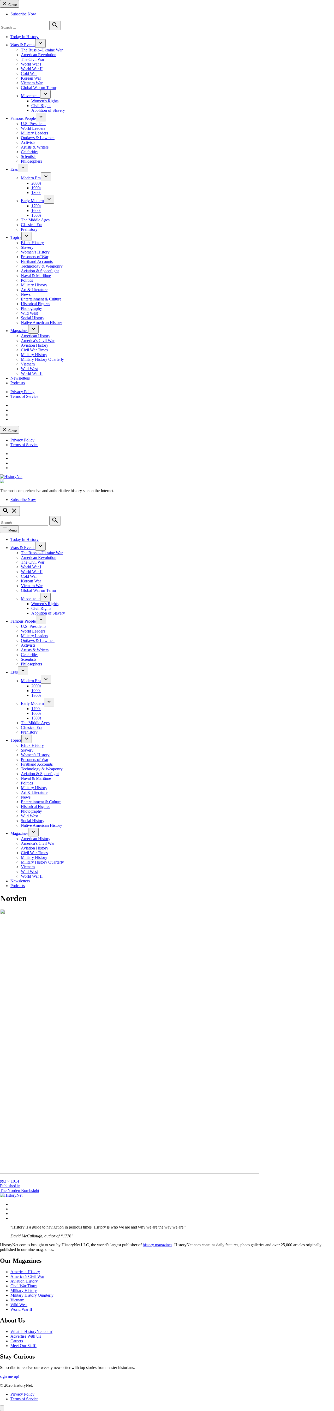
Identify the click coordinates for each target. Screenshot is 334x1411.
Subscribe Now (23, 14)
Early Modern (32, 200)
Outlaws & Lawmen (38, 137)
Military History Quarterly (42, 359)
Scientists (28, 156)
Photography (31, 308)
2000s (36, 183)
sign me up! (9, 1376)
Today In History (24, 36)
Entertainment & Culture (41, 299)
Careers (16, 1341)
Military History (34, 285)
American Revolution (38, 54)
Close (12, 5)
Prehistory (29, 229)
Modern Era (31, 178)
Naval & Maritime (36, 275)
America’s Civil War (38, 340)
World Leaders (33, 128)
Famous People (23, 118)
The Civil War (32, 59)
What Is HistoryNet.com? (31, 1331)
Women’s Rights (44, 101)
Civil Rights (41, 105)
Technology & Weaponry (42, 266)
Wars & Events (22, 45)
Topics (15, 237)
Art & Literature (34, 289)
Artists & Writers (35, 147)
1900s (36, 188)
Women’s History (35, 252)
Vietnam (28, 364)
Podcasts (17, 383)
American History (35, 336)
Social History (32, 318)
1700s (36, 206)
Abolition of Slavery (48, 110)
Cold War (29, 73)
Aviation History (34, 345)
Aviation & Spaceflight (40, 271)
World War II (32, 69)
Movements (30, 95)
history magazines (157, 1245)
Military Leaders (34, 133)
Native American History (41, 322)
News (26, 294)
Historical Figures (35, 304)
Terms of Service (24, 396)
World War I (31, 64)
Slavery (27, 247)
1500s (36, 215)
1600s (36, 210)
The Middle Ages (35, 220)
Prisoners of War (34, 257)
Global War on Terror (38, 87)
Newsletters (20, 378)
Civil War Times (34, 350)
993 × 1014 (9, 1181)
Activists (28, 142)
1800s (36, 192)
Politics (27, 280)
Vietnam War (32, 83)
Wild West (29, 313)
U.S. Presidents (33, 123)
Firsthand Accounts (37, 261)
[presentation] (40, 43)
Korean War (31, 78)
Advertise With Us (25, 1336)
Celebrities (29, 152)
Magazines (19, 330)
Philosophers (31, 161)
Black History (32, 242)
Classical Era (31, 224)
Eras (14, 169)
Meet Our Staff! (23, 1345)
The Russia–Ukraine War (42, 50)
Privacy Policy (22, 391)
